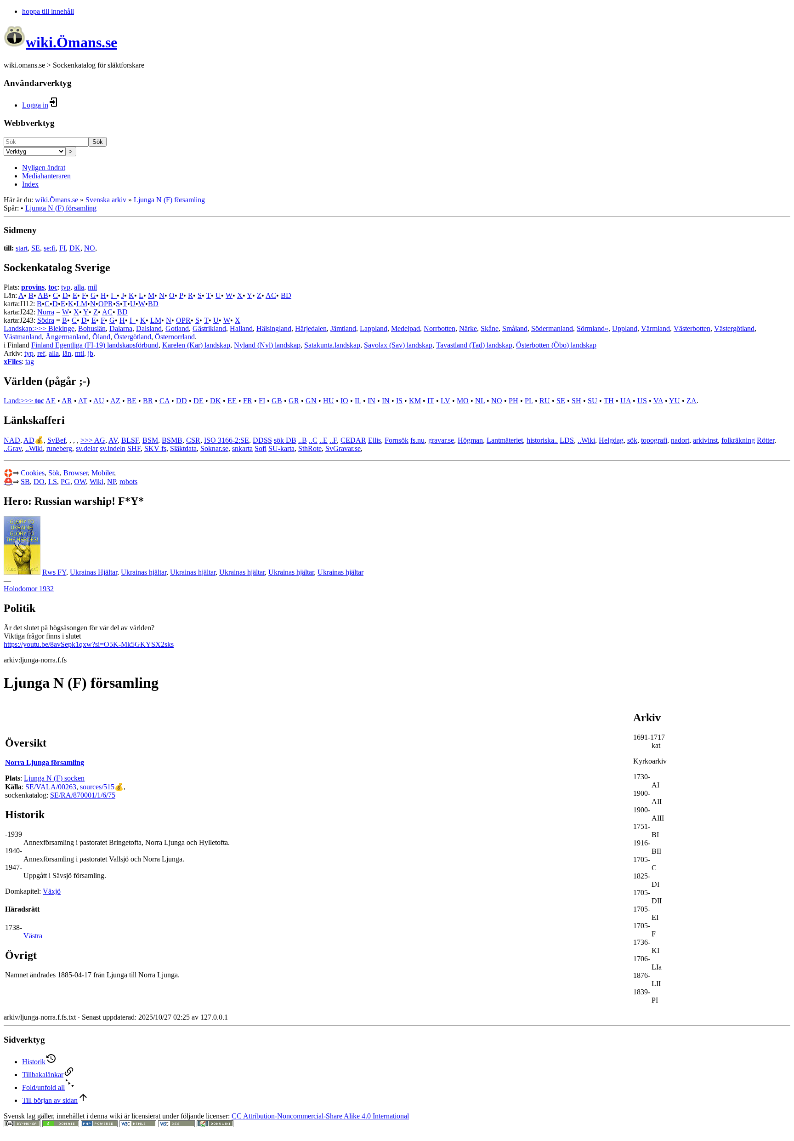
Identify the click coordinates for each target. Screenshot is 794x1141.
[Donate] (60, 1125)
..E (323, 440)
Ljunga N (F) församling (169, 200)
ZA (691, 401)
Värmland (655, 328)
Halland (241, 328)
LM (81, 304)
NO (89, 248)
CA (164, 401)
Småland (514, 328)
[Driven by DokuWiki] (215, 1125)
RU (544, 401)
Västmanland (23, 337)
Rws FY (54, 572)
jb (90, 353)
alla (79, 287)
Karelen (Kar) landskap (196, 345)
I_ (114, 295)
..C (313, 440)
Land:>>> (19, 401)
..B (302, 440)
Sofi (261, 448)
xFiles (13, 361)
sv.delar (87, 448)
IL (358, 401)
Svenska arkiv (105, 200)
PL (529, 401)
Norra (45, 312)
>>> (87, 440)
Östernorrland (175, 337)
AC (271, 295)
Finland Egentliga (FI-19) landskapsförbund (95, 345)
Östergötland (132, 337)
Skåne (490, 328)
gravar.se (441, 440)
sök (632, 440)
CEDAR (353, 440)
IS (399, 401)
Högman (470, 440)
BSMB (172, 440)
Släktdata (183, 448)
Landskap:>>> (26, 328)
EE (232, 401)
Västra (32, 936)
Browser (75, 473)
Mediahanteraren (46, 176)
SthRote (310, 448)
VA (658, 401)
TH (609, 401)
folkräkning (738, 440)
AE (50, 401)
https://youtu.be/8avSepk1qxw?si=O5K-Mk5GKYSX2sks (89, 644)
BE (131, 401)
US (642, 401)
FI (62, 248)
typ (65, 287)
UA (625, 401)
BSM (150, 440)
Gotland (177, 328)
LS (52, 481)
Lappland (373, 328)
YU (674, 401)
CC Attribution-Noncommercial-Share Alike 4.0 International (320, 1116)
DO (39, 481)
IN (371, 401)
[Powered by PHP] (99, 1125)
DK (74, 248)
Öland (101, 337)
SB (25, 481)
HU (328, 401)
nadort (680, 440)
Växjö (52, 891)
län (66, 353)
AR (67, 401)
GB (277, 401)
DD (181, 401)
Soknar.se (214, 448)
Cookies (33, 473)
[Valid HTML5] (137, 1125)
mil (92, 287)
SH (576, 401)
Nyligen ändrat (43, 167)
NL (480, 401)
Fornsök (396, 440)
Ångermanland (67, 337)
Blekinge (61, 328)
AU (98, 401)
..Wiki (586, 440)
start (22, 248)
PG (65, 481)
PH (513, 401)
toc (52, 287)
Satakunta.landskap (332, 345)
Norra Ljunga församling (44, 762)
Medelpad (405, 328)
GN (311, 401)
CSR (193, 440)
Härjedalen (311, 328)
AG (99, 440)
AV (113, 440)
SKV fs (155, 448)
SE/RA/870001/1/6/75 (82, 795)
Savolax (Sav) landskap (398, 345)
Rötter (765, 440)
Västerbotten (692, 328)
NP (111, 481)
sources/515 (97, 787)
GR (294, 401)
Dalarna (120, 328)
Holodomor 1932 (29, 589)
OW (80, 481)
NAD (12, 440)
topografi (654, 440)
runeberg (59, 448)
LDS (567, 440)
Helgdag (611, 440)
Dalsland (149, 328)
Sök (97, 141)
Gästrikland (209, 328)
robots (128, 481)
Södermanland (552, 328)
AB (43, 295)
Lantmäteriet (505, 440)
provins (33, 287)
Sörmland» (592, 328)
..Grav (13, 448)
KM (415, 401)
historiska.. (542, 440)
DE (198, 401)
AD (28, 440)
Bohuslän (92, 328)
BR (148, 401)
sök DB (285, 440)
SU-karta (281, 448)
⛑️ (8, 481)
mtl (79, 353)
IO (344, 401)
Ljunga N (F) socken (54, 778)
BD (286, 295)
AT (82, 401)
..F (333, 440)
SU (592, 401)
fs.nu (417, 440)
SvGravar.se (343, 448)
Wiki (96, 481)
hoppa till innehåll (48, 11)
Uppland (624, 328)
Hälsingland (273, 328)
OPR (105, 304)
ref (41, 353)
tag (29, 361)
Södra (45, 320)
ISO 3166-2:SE (226, 440)
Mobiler (102, 473)
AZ (115, 401)
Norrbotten (439, 328)
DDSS (262, 440)
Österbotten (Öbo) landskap (556, 345)
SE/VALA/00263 (50, 787)
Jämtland (343, 328)
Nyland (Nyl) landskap (267, 345)
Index (30, 184)
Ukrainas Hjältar (93, 572)
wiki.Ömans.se (56, 200)
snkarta (242, 448)
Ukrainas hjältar (143, 572)
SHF (134, 448)
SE (35, 248)
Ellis (374, 440)
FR (247, 401)
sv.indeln (112, 448)
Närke (468, 328)
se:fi (50, 248)
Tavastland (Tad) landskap (474, 345)
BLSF (130, 440)
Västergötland (734, 328)
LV (445, 401)
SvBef (56, 440)
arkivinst (705, 440)
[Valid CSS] (176, 1125)
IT (430, 401)
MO (463, 401)
